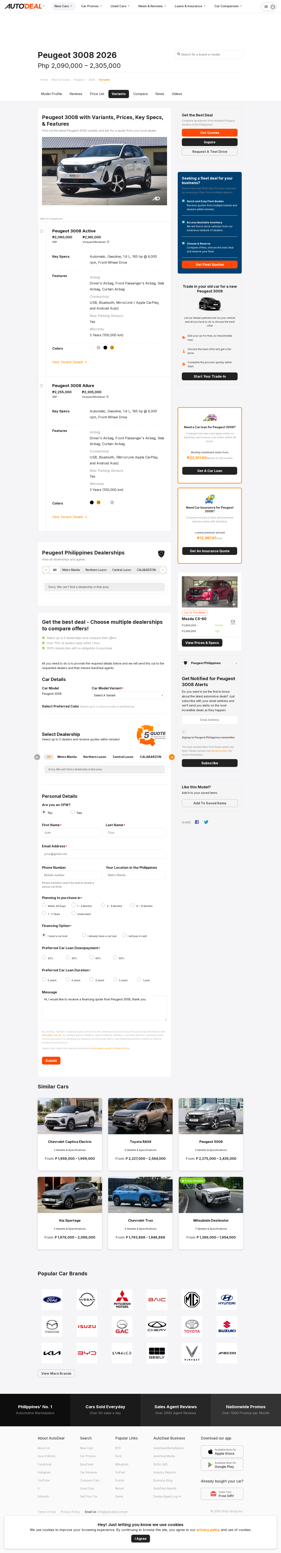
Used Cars (119, 6)
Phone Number (54, 867)
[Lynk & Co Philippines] (122, 1353)
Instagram (44, 1472)
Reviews (76, 94)
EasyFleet (86, 1464)
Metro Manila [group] (71, 570)
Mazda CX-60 (194, 619)
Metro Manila (67, 757)
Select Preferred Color (60, 706)
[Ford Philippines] (52, 1299)
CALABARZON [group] (146, 570)
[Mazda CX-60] (210, 591)
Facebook (45, 1464)
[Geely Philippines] (157, 1353)
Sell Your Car (89, 1496)
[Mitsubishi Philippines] (122, 1299)
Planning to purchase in (61, 898)
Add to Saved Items (209, 803)
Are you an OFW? (56, 804)
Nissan (119, 1488)
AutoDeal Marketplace (168, 1448)
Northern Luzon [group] (96, 570)
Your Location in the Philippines (131, 867)
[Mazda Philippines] (52, 1326)
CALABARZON (150, 757)
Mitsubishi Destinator (211, 1220)
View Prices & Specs (202, 643)
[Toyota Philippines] (192, 1326)
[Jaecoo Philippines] (227, 1353)
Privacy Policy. (122, 1048)
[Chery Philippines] (157, 1326)
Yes (79, 812)
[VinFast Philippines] (192, 1353)
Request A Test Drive (209, 152)
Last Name (114, 825)
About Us (44, 1448)
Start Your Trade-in (210, 376)
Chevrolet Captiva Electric (70, 1142)
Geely (119, 1496)
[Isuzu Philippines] (87, 1326)
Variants (119, 94)
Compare (140, 94)
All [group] (55, 570)
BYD (118, 1448)
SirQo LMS (160, 1464)
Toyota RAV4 (140, 1142)
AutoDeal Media (164, 1456)
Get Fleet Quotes (210, 264)
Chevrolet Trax (140, 1220)
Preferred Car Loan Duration (65, 970)
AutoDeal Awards (164, 1488)
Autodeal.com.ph (51, 1035)
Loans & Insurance (189, 6)
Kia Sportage (70, 1220)
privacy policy (208, 1530)
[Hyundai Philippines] (227, 1299)
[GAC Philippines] (122, 1326)
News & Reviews (151, 6)
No (50, 812)
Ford (118, 1456)
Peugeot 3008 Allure (73, 385)
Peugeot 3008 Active (74, 230)
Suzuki (119, 1480)
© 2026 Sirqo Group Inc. (226, 1511)
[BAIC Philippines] (157, 1299)
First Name (51, 825)
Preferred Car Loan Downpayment (70, 948)
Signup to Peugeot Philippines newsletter (208, 737)
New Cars (62, 6)
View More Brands (56, 1373)
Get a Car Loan (209, 471)
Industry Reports (164, 1472)
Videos (177, 94)
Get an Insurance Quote (210, 551)
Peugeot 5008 (211, 1142)
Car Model (50, 688)
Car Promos (90, 6)
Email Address (53, 846)
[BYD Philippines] (87, 1353)
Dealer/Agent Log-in (167, 1496)
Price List (97, 94)
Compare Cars (90, 1480)
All (49, 757)
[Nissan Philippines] (87, 1299)
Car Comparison (226, 6)
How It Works (47, 1456)
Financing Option (56, 926)
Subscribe (209, 763)
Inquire (209, 142)
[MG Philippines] (192, 1299)
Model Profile (51, 94)
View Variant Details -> (69, 362)
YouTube (44, 1480)
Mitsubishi (121, 1464)
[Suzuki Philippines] (227, 1326)
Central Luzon (123, 757)
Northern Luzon (94, 757)
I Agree (140, 1539)
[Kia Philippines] (52, 1353)
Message (49, 992)
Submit (51, 1061)
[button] (46, 570)
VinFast (120, 1472)
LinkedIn (43, 1496)
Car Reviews (88, 1472)
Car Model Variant (107, 688)
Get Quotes (209, 133)
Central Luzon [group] (121, 570)
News (159, 94)
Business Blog (162, 1480)
